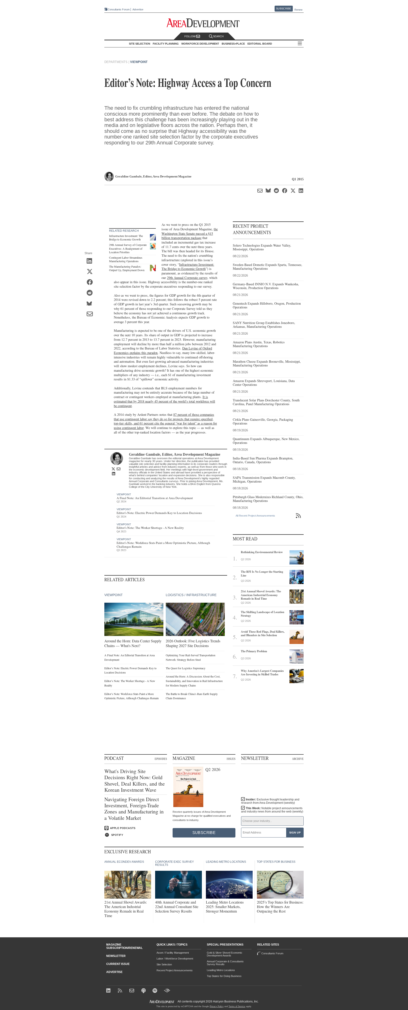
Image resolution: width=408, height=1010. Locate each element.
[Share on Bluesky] (91, 303)
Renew (298, 9)
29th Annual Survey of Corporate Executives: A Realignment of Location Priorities (128, 248)
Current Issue (118, 964)
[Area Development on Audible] (167, 991)
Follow (190, 36)
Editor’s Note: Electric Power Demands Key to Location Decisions (159, 513)
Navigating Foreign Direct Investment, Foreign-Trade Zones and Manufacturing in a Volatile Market (134, 808)
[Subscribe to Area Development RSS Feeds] (121, 991)
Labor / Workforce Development (175, 958)
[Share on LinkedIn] (91, 261)
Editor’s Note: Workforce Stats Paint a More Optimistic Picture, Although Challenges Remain (163, 545)
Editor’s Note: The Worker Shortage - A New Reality (150, 528)
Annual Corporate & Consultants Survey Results (225, 963)
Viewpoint (139, 62)
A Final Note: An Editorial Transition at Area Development (155, 498)
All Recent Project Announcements (255, 515)
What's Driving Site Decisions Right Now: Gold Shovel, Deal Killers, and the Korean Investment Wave (134, 780)
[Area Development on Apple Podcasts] (144, 991)
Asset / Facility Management (173, 952)
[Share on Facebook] (91, 282)
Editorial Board (259, 43)
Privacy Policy (217, 1006)
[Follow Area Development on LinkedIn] (109, 991)
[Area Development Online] (162, 1001)
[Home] (132, 991)
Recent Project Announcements (175, 970)
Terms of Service (237, 1006)
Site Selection (164, 964)
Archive (298, 758)
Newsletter (116, 956)
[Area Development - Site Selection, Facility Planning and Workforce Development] (204, 23)
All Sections (299, 43)
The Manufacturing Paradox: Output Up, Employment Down (126, 268)
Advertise (137, 9)
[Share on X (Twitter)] (91, 272)
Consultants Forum (119, 9)
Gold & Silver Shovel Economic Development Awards (224, 954)
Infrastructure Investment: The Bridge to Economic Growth (126, 237)
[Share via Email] (91, 314)
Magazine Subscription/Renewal (124, 946)
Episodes (161, 758)
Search (218, 36)
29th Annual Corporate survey (187, 277)
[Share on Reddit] (91, 293)
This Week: (272, 810)
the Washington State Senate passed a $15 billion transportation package (190, 233)
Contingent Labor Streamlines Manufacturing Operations (125, 259)
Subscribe (283, 8)
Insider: (270, 801)
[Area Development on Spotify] (155, 991)
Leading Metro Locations (221, 970)
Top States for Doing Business (224, 976)
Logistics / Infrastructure (191, 595)
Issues (231, 758)
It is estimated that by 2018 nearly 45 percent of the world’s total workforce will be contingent (164, 401)
